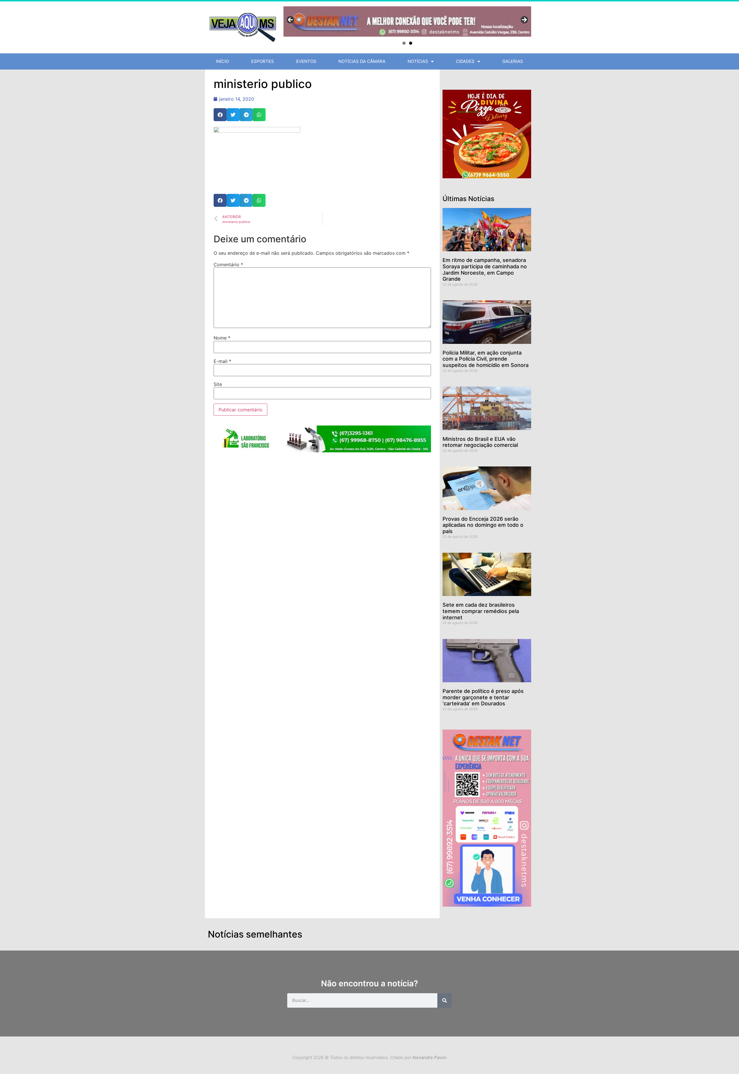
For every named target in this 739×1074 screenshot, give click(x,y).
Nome (222, 337)
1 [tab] (404, 43)
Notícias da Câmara (361, 61)
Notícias (418, 61)
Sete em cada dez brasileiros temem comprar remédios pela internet (481, 611)
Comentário (228, 264)
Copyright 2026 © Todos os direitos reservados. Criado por (369, 1057)
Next (524, 20)
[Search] (444, 1000)
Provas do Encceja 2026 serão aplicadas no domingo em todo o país (483, 525)
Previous (290, 20)
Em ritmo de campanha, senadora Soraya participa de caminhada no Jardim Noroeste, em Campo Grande (485, 269)
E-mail (222, 361)
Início (222, 61)
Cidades (465, 61)
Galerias (512, 61)
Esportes (262, 61)
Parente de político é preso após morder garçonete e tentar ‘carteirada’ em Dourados (483, 697)
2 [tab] (410, 43)
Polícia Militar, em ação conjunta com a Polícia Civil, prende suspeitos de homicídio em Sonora (486, 359)
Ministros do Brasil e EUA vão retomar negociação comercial (480, 442)
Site (218, 384)
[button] (220, 114)
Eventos (306, 61)
